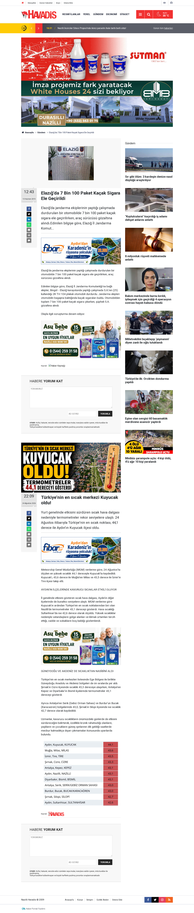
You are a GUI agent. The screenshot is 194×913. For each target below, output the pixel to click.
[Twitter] (29, 214)
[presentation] (31, 28)
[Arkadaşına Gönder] (29, 230)
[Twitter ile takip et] (155, 900)
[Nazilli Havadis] (39, 14)
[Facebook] (29, 209)
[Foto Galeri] (171, 2)
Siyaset (125, 14)
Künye (80, 900)
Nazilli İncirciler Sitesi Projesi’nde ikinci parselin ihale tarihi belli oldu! (92, 28)
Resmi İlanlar (71, 14)
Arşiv (58, 3)
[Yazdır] (29, 235)
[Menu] (140, 14)
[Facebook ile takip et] (148, 900)
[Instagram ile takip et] (162, 900)
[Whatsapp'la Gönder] (29, 224)
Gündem (98, 14)
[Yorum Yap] (29, 240)
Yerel (86, 14)
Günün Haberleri (46, 3)
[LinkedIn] (29, 219)
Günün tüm (163, 28)
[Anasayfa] (22, 3)
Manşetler (32, 3)
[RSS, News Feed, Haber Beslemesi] (169, 900)
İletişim (89, 900)
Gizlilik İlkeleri (103, 900)
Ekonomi (111, 14)
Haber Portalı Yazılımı (35, 909)
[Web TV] (164, 2)
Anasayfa (29, 132)
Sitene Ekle (68, 3)
